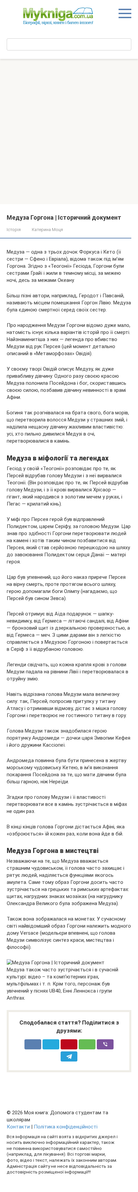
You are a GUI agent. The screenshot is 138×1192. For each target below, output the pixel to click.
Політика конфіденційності (65, 1127)
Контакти (18, 1127)
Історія (14, 229)
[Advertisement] (69, 131)
